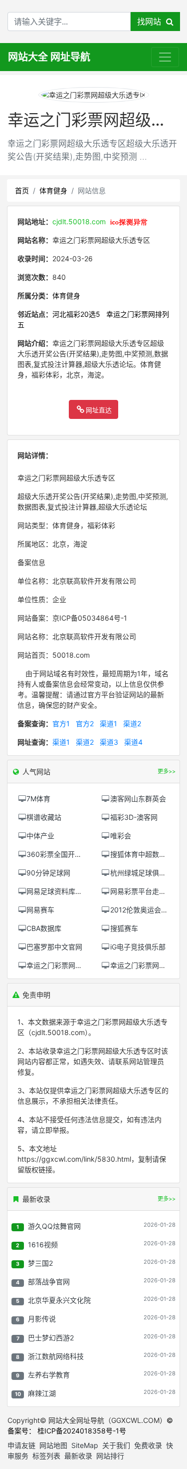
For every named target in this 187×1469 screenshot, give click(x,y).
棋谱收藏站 (43, 817)
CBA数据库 (43, 928)
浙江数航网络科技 (56, 1356)
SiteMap (84, 1445)
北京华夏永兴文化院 (59, 1300)
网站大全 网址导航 (49, 57)
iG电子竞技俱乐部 (138, 946)
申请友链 (21, 1445)
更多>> (167, 1198)
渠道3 (109, 742)
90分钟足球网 (48, 872)
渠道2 (132, 723)
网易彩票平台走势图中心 (148, 891)
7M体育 (38, 798)
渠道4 (133, 742)
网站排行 (110, 1455)
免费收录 (148, 1445)
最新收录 (78, 1455)
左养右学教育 (49, 1374)
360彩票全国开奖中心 (61, 854)
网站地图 (53, 1445)
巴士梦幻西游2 (51, 1337)
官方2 (85, 723)
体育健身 (53, 190)
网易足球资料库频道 (57, 891)
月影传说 (42, 1318)
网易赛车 (40, 909)
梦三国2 (40, 1263)
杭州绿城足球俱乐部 (141, 872)
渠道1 (108, 723)
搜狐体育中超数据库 (141, 854)
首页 (22, 190)
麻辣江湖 (42, 1393)
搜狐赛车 (124, 928)
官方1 (61, 723)
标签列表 (46, 1455)
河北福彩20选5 (76, 314)
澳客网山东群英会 (138, 798)
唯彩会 (120, 835)
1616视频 (43, 1244)
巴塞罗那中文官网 (54, 946)
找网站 (151, 22)
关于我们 (116, 1445)
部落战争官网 (49, 1281)
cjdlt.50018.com (79, 221)
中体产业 (40, 835)
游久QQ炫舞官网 (54, 1226)
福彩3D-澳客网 (134, 817)
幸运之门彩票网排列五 (61, 965)
